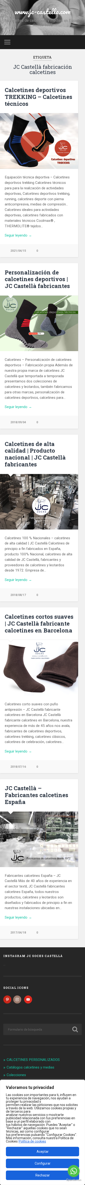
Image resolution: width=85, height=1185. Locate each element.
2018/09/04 (18, 422)
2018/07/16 (18, 766)
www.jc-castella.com (43, 11)
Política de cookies (32, 1141)
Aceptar (43, 1151)
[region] (42, 1132)
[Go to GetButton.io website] (73, 1180)
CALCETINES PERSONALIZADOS (33, 1060)
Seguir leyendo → (18, 235)
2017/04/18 (18, 932)
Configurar (43, 1163)
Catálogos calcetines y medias (30, 1067)
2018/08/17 (18, 595)
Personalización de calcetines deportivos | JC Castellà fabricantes (37, 279)
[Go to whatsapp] (74, 1171)
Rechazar (42, 1175)
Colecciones (16, 1075)
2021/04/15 (18, 250)
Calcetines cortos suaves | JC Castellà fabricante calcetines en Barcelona (39, 623)
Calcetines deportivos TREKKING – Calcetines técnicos (38, 96)
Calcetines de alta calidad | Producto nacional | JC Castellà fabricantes (35, 454)
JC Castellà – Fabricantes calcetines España (36, 795)
